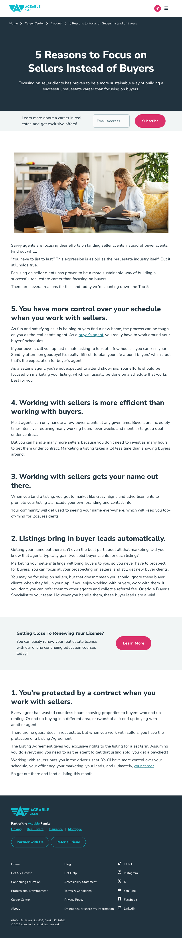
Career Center (34, 23)
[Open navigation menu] (168, 8)
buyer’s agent (91, 334)
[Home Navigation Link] (28, 8)
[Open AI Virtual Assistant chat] (157, 8)
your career (144, 766)
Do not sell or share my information (89, 909)
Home (13, 23)
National (56, 23)
